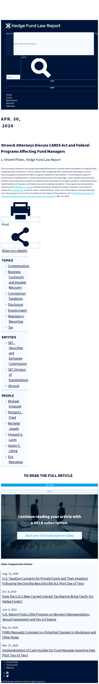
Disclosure (15, 304)
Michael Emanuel (14, 404)
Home (9, 94)
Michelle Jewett (14, 426)
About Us (10, 103)
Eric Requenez (17, 190)
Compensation (18, 266)
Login (52, 87)
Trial (52, 81)
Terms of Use (12, 664)
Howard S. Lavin (15, 437)
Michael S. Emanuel (24, 187)
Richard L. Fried (15, 415)
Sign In (49, 491)
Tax (10, 327)
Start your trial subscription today (49, 535)
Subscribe (10, 106)
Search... (9, 33)
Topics (9, 97)
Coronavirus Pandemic (17, 296)
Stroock (13, 385)
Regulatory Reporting (16, 319)
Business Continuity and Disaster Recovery (17, 279)
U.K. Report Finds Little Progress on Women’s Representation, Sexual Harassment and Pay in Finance (46, 617)
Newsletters (11, 100)
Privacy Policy (12, 662)
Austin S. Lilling (14, 448)
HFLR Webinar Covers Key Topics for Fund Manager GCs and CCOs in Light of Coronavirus (47, 195)
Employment (17, 310)
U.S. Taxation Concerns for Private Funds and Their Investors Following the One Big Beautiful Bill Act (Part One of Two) (45, 581)
